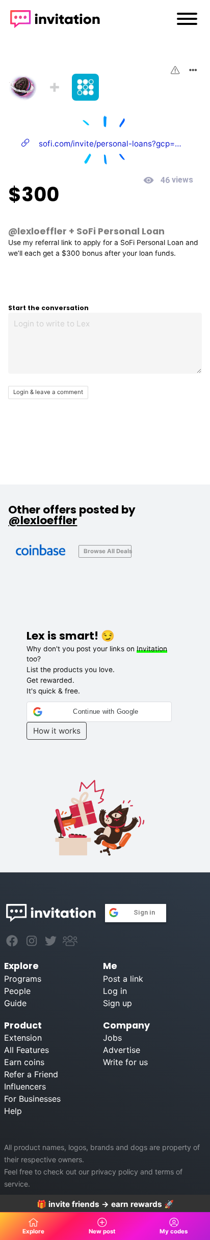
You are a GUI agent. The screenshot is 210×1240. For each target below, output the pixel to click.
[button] (99, 712)
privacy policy (114, 1171)
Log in (115, 991)
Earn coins (24, 1062)
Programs (22, 979)
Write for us (125, 1062)
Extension (23, 1038)
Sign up (117, 1003)
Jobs (112, 1038)
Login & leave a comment (48, 392)
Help (13, 1111)
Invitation (152, 649)
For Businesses (32, 1099)
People (17, 991)
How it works (57, 731)
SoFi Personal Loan (120, 231)
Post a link (123, 979)
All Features (26, 1050)
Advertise (121, 1050)
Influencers (25, 1086)
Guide (15, 1003)
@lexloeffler (37, 231)
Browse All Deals (107, 551)
